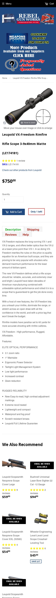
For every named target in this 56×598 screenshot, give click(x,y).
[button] (9, 160)
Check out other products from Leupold (21, 170)
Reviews (11, 234)
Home (4, 78)
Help (26, 234)
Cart (51, 3)
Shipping (33, 229)
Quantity (6, 194)
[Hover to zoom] (28, 106)
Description (13, 229)
